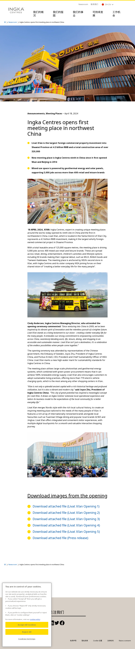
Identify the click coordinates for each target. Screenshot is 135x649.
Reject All (27, 632)
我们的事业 (78, 13)
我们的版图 (58, 13)
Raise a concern (125, 641)
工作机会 (116, 13)
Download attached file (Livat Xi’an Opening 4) (66, 525)
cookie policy (35, 619)
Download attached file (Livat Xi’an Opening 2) (66, 512)
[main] (27, 615)
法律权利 (110, 641)
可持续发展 (98, 13)
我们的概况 (38, 13)
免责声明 (73, 641)
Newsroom (83, 4)
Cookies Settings (26, 639)
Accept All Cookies (27, 625)
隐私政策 (85, 641)
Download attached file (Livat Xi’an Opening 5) (66, 531)
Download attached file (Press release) (60, 538)
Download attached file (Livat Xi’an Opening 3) (66, 519)
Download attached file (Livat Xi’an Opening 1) (66, 506)
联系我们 (94, 4)
